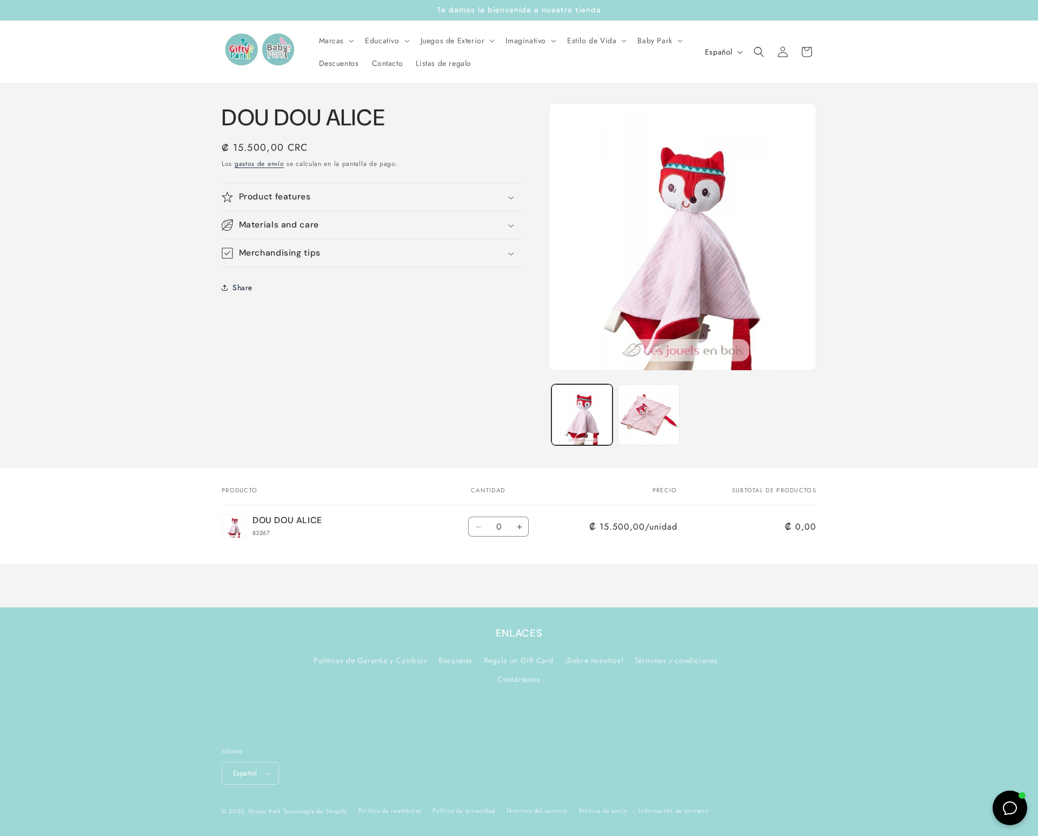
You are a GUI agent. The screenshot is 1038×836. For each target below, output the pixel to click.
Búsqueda (455, 660)
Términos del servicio (537, 810)
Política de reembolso (390, 810)
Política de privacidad (463, 810)
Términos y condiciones (676, 660)
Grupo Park (264, 811)
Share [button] (242, 287)
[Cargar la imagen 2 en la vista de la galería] (648, 414)
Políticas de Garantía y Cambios (371, 660)
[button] (335, 40)
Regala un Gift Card (519, 660)
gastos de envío (259, 164)
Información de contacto (673, 810)
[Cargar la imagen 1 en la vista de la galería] (582, 414)
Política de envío (603, 810)
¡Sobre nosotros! (594, 660)
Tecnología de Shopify (315, 811)
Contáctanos (519, 679)
